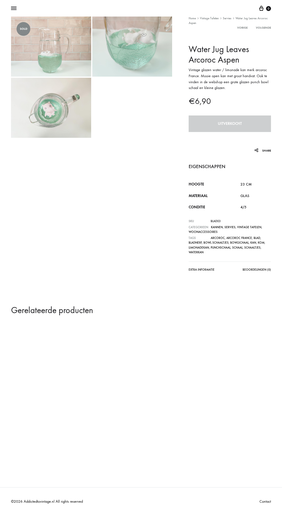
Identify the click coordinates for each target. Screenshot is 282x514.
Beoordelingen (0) (257, 269)
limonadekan (199, 247)
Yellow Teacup (159, 426)
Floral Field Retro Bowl (100, 426)
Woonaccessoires (203, 232)
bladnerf (195, 242)
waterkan (196, 252)
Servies (227, 18)
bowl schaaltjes (216, 242)
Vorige (242, 27)
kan (253, 242)
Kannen (217, 227)
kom (261, 242)
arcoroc (218, 238)
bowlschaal (239, 242)
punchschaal (221, 247)
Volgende (263, 27)
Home (192, 18)
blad (257, 238)
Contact (265, 501)
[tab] (202, 270)
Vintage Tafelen (209, 18)
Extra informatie (202, 269)
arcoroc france (239, 238)
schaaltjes (252, 247)
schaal (237, 247)
